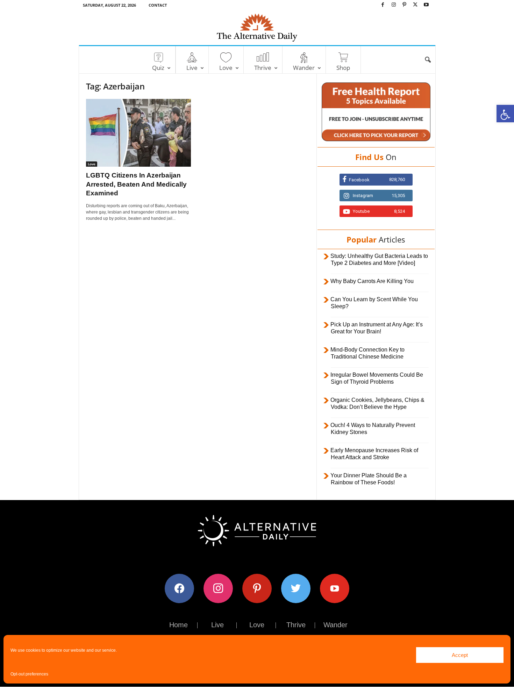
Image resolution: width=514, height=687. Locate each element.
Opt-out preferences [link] (29, 674)
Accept (460, 655)
